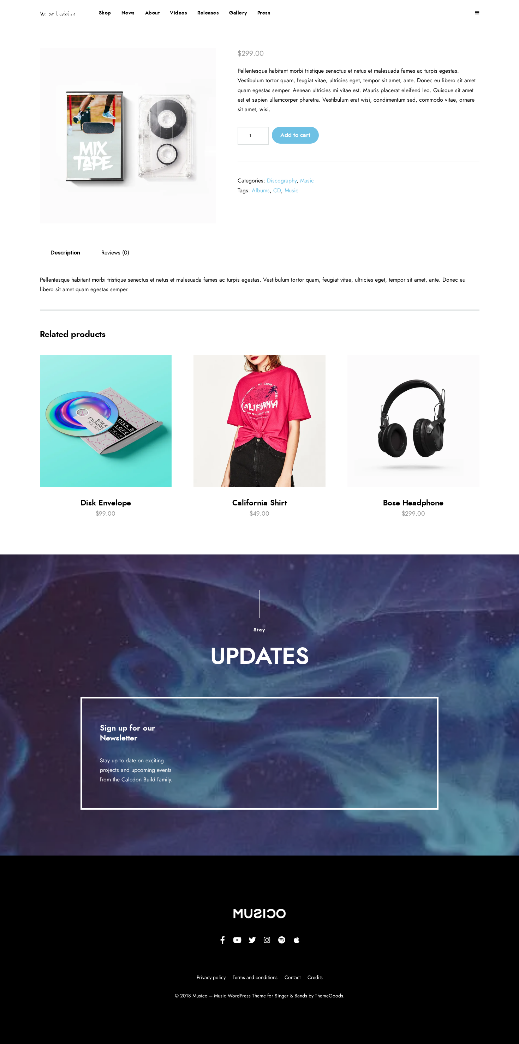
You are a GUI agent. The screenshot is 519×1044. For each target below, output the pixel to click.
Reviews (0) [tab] (115, 253)
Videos (178, 13)
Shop (105, 13)
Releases (208, 13)
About (152, 13)
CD (277, 190)
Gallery (238, 13)
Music (307, 181)
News (128, 13)
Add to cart (295, 135)
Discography (282, 181)
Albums (261, 190)
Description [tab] (65, 253)
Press (264, 13)
